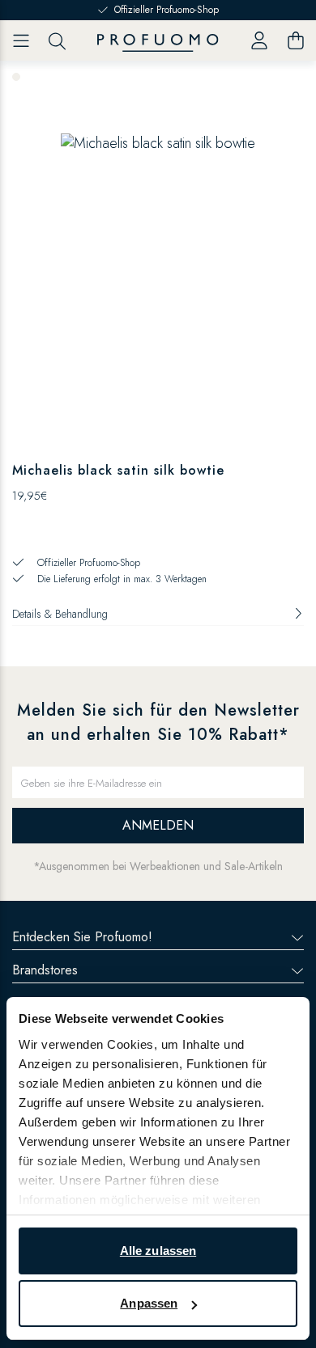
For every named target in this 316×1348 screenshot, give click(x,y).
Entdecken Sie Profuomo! (82, 937)
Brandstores (45, 970)
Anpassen (148, 1303)
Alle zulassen (158, 1250)
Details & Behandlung (60, 614)
